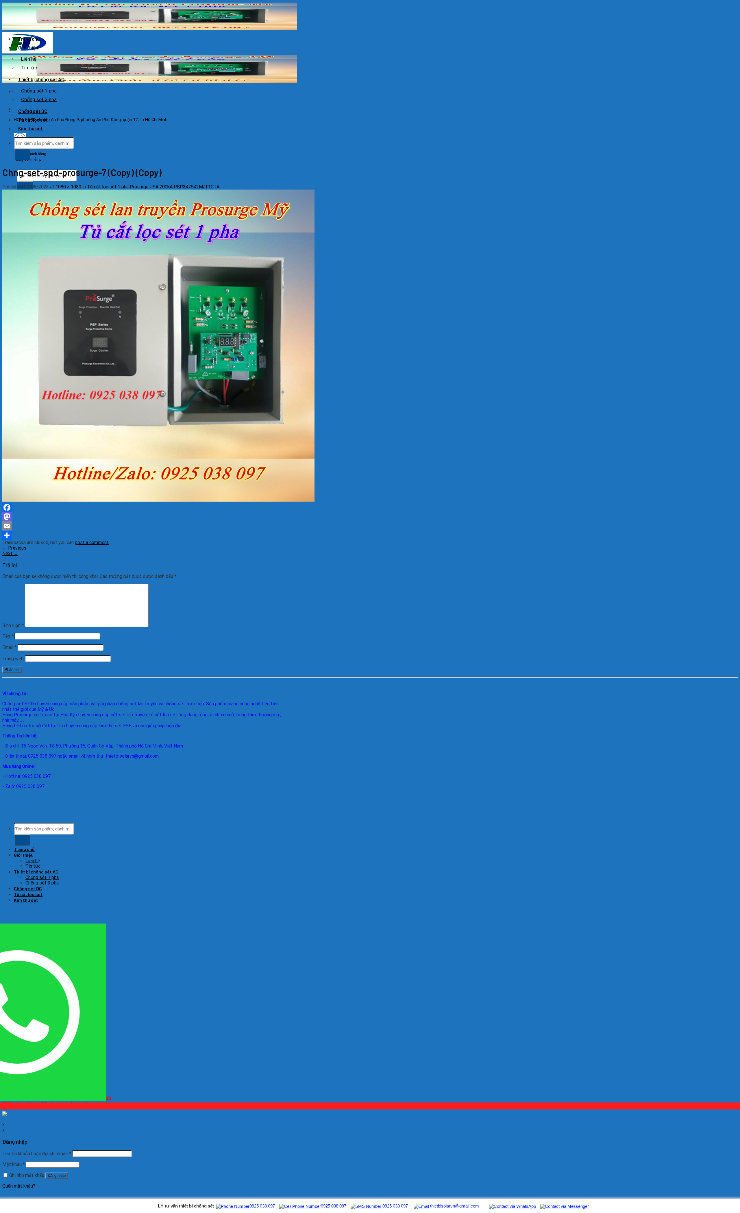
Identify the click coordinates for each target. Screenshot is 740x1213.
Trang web (13, 658)
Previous (14, 548)
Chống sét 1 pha (39, 91)
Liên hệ (28, 59)
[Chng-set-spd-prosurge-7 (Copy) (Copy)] (158, 500)
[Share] (171, 535)
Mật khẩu (13, 1164)
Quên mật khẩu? (18, 1186)
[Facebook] (171, 507)
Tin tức (29, 68)
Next (10, 553)
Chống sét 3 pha (39, 99)
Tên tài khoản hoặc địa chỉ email (36, 1153)
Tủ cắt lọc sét (33, 120)
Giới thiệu (28, 47)
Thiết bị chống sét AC (41, 79)
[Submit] (22, 154)
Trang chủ (29, 39)
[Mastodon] (171, 516)
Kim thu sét (30, 128)
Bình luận (13, 625)
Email (9, 647)
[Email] (171, 526)
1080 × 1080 (68, 187)
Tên (7, 636)
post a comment (92, 542)
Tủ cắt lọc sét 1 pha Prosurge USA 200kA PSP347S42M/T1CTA (153, 187)
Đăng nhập (57, 1175)
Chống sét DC (32, 111)
